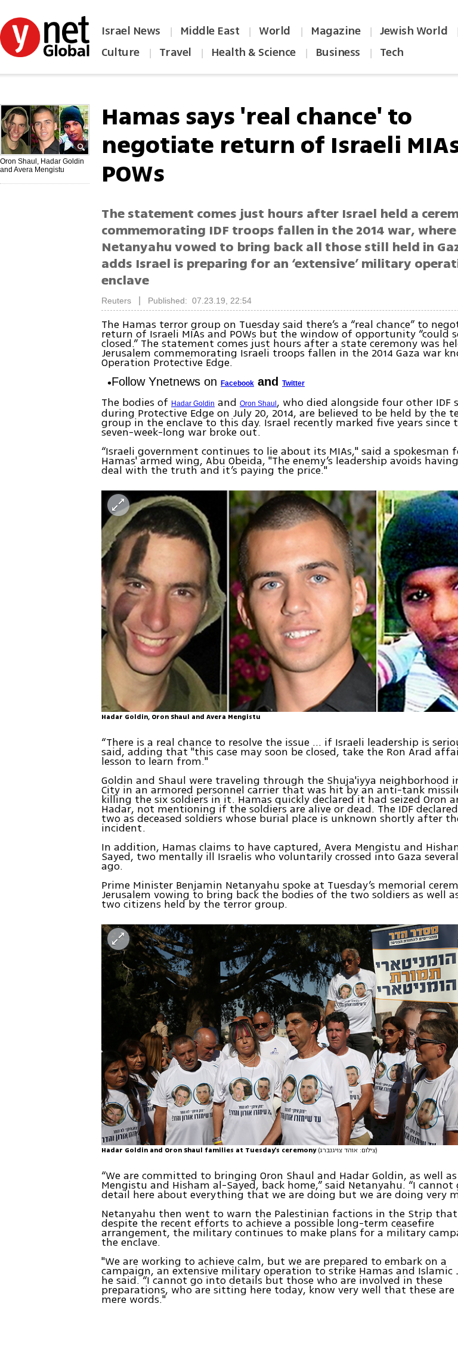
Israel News (130, 31)
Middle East (210, 31)
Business (337, 52)
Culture (120, 52)
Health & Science (253, 52)
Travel (175, 52)
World (276, 31)
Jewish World (413, 31)
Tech (392, 52)
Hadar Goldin (193, 403)
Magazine (335, 31)
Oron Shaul (258, 403)
